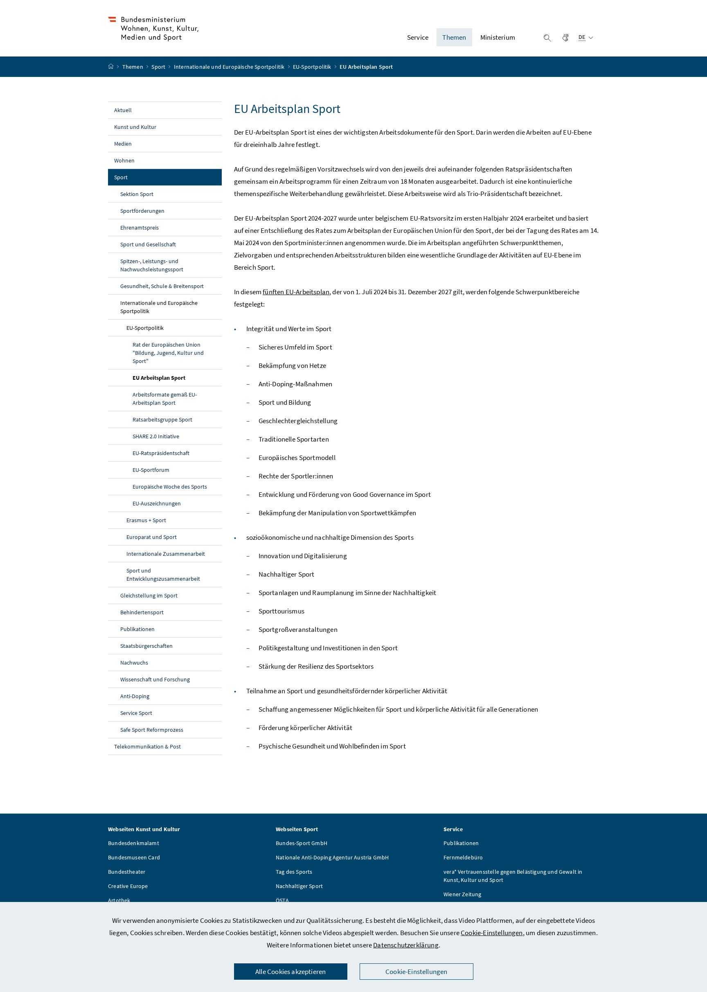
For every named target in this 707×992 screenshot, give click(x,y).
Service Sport (136, 713)
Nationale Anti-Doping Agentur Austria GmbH (332, 857)
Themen (133, 66)
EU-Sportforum (151, 469)
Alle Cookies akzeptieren (290, 971)
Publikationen (137, 629)
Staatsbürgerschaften (146, 645)
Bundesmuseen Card (134, 857)
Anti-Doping (134, 696)
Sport (159, 66)
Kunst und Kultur (135, 127)
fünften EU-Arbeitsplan (296, 291)
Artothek (119, 900)
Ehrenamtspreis (139, 227)
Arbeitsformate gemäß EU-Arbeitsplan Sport (165, 398)
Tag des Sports (294, 871)
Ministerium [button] (497, 37)
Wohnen (124, 160)
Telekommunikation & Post (147, 746)
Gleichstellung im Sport (149, 595)
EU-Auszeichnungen (157, 503)
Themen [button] (454, 37)
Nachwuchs (134, 662)
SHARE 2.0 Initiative (156, 436)
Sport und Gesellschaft (148, 244)
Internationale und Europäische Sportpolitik (230, 66)
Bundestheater (126, 871)
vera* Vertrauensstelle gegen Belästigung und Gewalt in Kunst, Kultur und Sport (513, 876)
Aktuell (123, 110)
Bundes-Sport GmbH (301, 843)
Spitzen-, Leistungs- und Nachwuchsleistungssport (151, 265)
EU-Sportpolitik (313, 66)
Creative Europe (128, 886)
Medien (123, 143)
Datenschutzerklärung (406, 944)
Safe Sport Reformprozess (151, 729)
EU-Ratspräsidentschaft (161, 453)
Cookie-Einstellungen (492, 932)
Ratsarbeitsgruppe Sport (162, 419)
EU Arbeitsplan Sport (177, 377)
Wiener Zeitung (462, 894)
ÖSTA (282, 900)
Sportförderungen (142, 210)
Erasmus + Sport (146, 520)
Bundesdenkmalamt (133, 843)
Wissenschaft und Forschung (155, 679)
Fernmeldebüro (463, 857)
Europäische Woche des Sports (170, 486)
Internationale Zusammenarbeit (165, 553)
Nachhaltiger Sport (299, 886)
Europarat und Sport (151, 537)
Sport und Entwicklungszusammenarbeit (163, 574)
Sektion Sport (136, 194)
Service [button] (417, 37)
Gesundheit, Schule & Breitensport (162, 286)
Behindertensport (142, 612)
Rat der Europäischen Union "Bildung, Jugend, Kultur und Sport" (168, 353)
